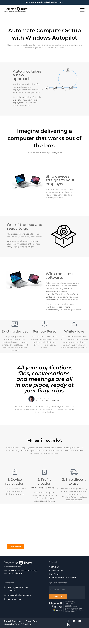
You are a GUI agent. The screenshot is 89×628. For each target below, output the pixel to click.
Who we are (54, 567)
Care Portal (54, 574)
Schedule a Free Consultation (62, 577)
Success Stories (56, 570)
